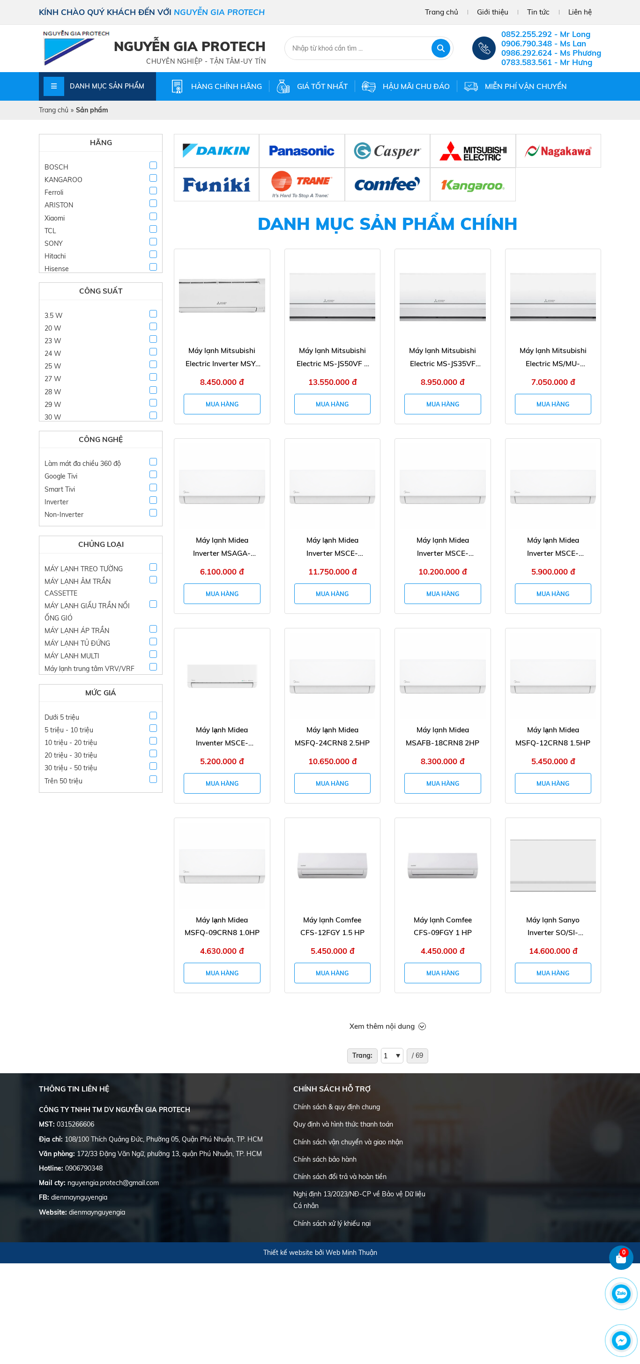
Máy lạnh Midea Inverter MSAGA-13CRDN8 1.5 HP (222, 548)
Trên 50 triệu (63, 781)
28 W (53, 392)
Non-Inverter (64, 514)
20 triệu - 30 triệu (71, 755)
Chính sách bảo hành (325, 1159)
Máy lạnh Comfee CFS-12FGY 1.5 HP (332, 926)
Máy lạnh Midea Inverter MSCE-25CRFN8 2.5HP (332, 548)
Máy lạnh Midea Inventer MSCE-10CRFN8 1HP (222, 737)
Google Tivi (61, 476)
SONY (54, 243)
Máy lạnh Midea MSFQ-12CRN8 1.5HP (552, 736)
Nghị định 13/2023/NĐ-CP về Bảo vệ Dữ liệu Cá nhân (359, 1200)
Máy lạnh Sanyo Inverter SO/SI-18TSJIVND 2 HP (553, 927)
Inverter (56, 502)
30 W (53, 417)
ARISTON (59, 205)
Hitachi (55, 256)
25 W (53, 366)
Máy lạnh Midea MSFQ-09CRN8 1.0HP (222, 926)
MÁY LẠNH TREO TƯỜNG (84, 569)
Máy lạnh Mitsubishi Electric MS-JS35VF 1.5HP (442, 358)
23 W (53, 341)
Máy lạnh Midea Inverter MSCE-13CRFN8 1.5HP (552, 548)
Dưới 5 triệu (62, 717)
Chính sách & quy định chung (336, 1107)
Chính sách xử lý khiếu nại (332, 1223)
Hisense (57, 269)
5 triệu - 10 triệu (69, 730)
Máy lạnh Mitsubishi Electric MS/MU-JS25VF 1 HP (553, 358)
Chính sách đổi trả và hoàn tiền (340, 1176)
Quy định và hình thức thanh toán (343, 1124)
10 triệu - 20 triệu (71, 742)
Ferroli (54, 192)
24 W (53, 353)
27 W (53, 379)
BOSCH (56, 167)
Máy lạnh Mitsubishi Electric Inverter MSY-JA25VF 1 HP (222, 358)
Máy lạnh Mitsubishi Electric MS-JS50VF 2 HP (332, 358)
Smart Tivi (60, 489)
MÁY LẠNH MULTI (72, 656)
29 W (53, 404)
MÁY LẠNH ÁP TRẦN (77, 631)
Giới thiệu (492, 11)
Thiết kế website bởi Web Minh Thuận (320, 1252)
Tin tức (538, 11)
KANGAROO (63, 180)
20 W (53, 328)
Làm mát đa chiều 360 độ (83, 463)
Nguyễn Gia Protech (190, 46)
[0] (621, 1268)
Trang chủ (441, 11)
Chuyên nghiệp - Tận (186, 61)
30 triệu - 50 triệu (71, 768)
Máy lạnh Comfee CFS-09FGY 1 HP (443, 926)
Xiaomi (55, 218)
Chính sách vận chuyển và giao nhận (348, 1142)
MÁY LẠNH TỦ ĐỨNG (77, 643)
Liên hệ (580, 11)
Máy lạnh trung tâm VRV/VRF (89, 668)
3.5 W (54, 315)
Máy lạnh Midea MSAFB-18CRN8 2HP (442, 736)
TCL (50, 231)
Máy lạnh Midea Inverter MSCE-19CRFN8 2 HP (443, 548)
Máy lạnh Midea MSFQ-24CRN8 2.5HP (332, 736)
